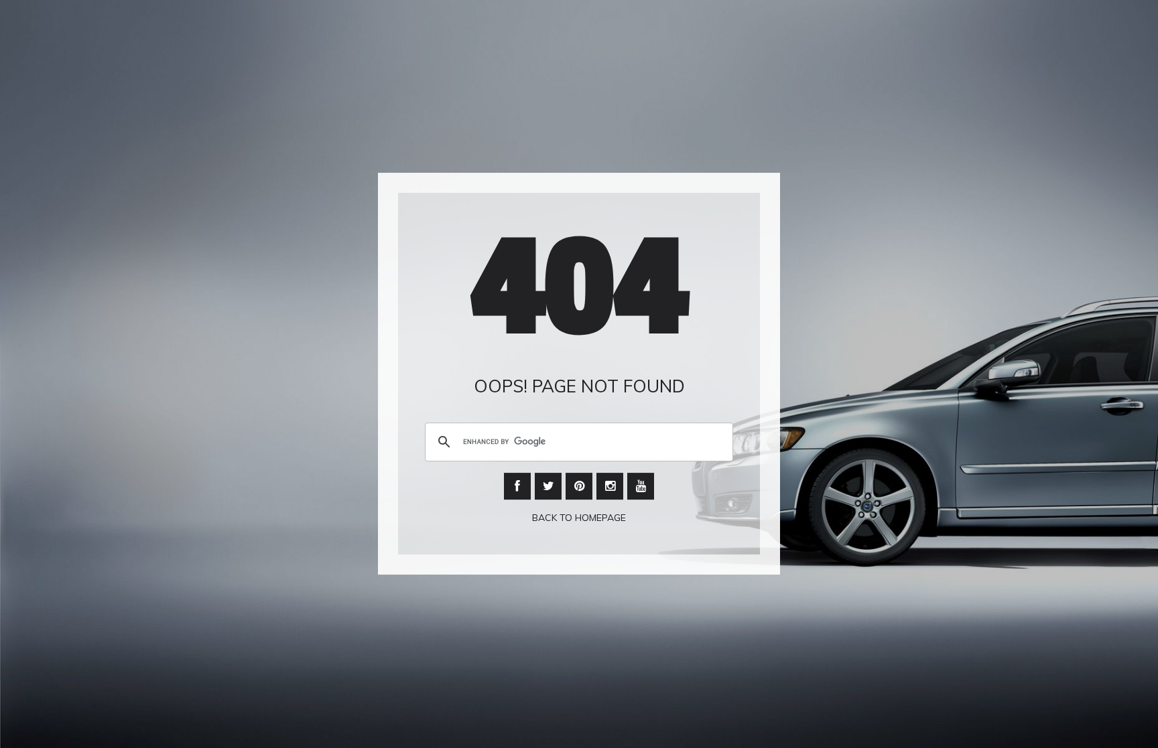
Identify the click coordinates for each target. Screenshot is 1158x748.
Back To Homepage (579, 518)
